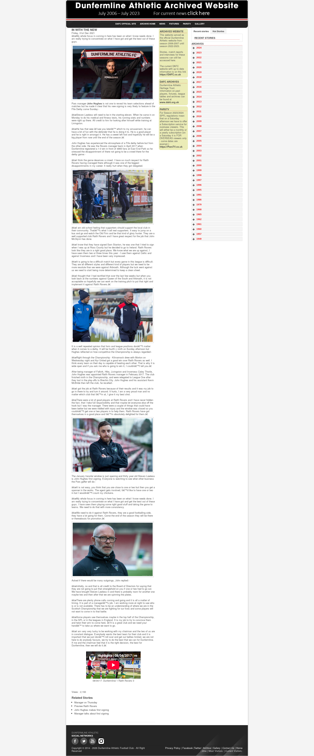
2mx (204, 751)
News (162, 23)
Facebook (187, 748)
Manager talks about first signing (91, 713)
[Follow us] (83, 741)
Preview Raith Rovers (85, 706)
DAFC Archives (169, 81)
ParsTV (187, 23)
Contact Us (228, 748)
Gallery (199, 23)
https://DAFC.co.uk (170, 74)
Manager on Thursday (85, 702)
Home (239, 748)
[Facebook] (75, 741)
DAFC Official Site (125, 23)
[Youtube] (92, 741)
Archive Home (147, 23)
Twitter (197, 748)
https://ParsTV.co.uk (171, 146)
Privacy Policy (172, 748)
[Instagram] (101, 741)
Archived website (172, 31)
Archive (207, 748)
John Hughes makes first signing (91, 710)
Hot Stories (218, 31)
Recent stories (201, 31)
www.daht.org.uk (169, 102)
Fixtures (174, 23)
